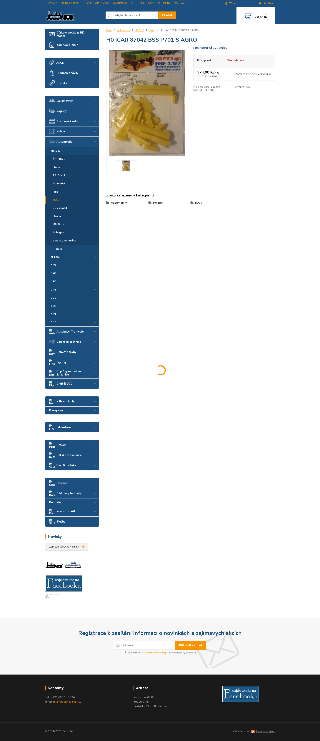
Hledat (167, 15)
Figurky (61, 362)
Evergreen (56, 410)
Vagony (61, 111)
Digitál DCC (64, 383)
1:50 (53, 281)
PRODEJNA (164, 3)
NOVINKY (52, 3)
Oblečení (62, 483)
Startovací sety (67, 121)
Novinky (61, 83)
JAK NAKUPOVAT (70, 3)
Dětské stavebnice (69, 455)
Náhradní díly (65, 401)
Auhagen (58, 232)
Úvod (109, 30)
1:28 (53, 306)
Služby (60, 521)
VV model (59, 183)
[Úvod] (74, 15)
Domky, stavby (66, 352)
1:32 (53, 298)
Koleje (60, 131)
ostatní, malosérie (64, 240)
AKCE (60, 63)
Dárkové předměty (69, 493)
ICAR (56, 200)
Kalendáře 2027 (67, 45)
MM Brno (58, 224)
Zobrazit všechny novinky (64, 546)
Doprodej (55, 502)
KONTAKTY (180, 3)
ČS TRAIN (59, 159)
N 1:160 (55, 257)
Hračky (61, 445)
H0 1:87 (55, 151)
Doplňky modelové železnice (69, 372)
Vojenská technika (68, 342)
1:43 (53, 289)
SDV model (60, 208)
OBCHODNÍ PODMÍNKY (96, 3)
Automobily (64, 141)
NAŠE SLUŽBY (146, 3)
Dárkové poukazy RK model (70, 34)
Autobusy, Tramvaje (70, 331)
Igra (55, 191)
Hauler (57, 216)
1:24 (53, 314)
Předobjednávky (67, 73)
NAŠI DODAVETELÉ (124, 3)
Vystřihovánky (66, 465)
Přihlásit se (187, 645)
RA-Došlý (59, 175)
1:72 (53, 265)
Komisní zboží (65, 511)
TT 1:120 (56, 249)
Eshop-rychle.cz (265, 731)
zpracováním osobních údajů (153, 652)
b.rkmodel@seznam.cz (67, 702)
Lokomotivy (64, 101)
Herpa (57, 167)
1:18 (53, 322)
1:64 (53, 273)
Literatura (63, 427)
